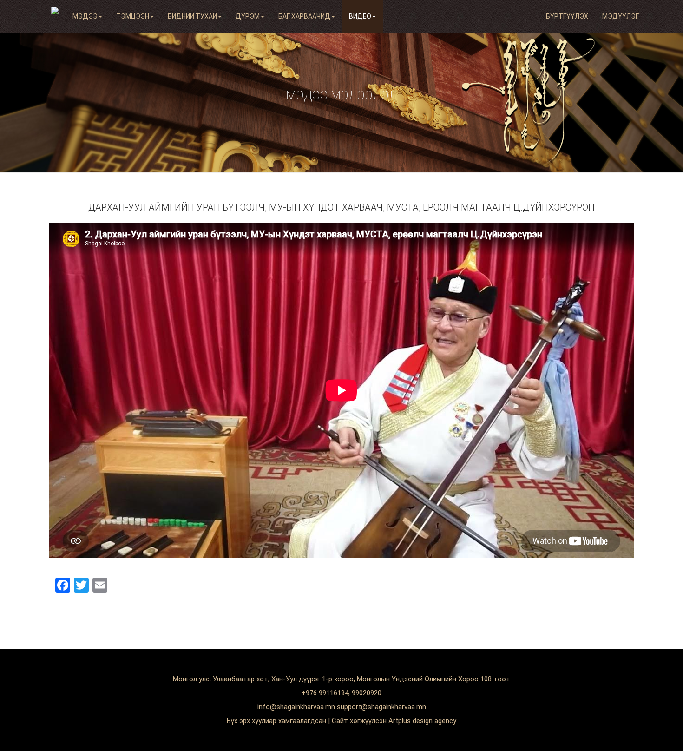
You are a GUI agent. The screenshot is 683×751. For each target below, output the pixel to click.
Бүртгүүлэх (567, 16)
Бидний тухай (192, 16)
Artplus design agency (422, 721)
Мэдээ (85, 16)
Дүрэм (248, 16)
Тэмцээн (132, 16)
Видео (360, 16)
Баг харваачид (304, 16)
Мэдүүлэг (620, 16)
